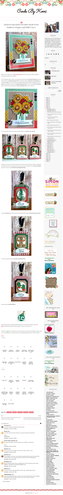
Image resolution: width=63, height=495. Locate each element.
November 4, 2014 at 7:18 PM (10, 466)
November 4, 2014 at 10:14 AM (10, 428)
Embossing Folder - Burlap (24, 351)
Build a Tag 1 (4, 380)
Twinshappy (48, 475)
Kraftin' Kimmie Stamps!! (51, 421)
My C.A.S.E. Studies (50, 432)
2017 (47, 103)
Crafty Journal (6, 436)
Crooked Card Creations (51, 402)
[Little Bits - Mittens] (17, 376)
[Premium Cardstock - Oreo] (11, 388)
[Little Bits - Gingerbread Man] (11, 376)
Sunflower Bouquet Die (11, 351)
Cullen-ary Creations (50, 405)
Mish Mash (48, 429)
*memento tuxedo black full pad (11, 362)
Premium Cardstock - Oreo (11, 393)
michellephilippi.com (50, 428)
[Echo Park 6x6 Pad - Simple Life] (30, 346)
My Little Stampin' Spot (51, 434)
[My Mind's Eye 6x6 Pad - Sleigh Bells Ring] (4, 388)
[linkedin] (53, 54)
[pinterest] (58, 54)
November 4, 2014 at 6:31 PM (10, 452)
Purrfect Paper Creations (9, 440)
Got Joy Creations (50, 414)
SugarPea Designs (50, 466)
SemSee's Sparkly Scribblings (52, 455)
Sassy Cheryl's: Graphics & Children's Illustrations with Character (52, 451)
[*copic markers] (17, 358)
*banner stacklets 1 (18, 351)
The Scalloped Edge (50, 469)
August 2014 (50, 141)
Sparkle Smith (49, 459)
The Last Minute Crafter (51, 468)
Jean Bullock (6, 461)
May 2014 (49, 146)
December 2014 (50, 109)
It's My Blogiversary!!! (55, 71)
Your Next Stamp (50, 482)
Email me (47, 57)
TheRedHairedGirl (50, 471)
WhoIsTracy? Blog (50, 478)
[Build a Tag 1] (4, 376)
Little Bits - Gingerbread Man (11, 381)
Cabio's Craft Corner (50, 399)
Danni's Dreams (49, 406)
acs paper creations (50, 393)
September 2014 (51, 140)
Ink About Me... (49, 419)
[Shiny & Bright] (11, 399)
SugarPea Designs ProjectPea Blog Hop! (54, 112)
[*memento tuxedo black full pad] (11, 358)
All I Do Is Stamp (50, 395)
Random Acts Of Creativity (52, 446)
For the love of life (50, 410)
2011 (47, 156)
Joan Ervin (6, 454)
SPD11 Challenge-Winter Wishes (52, 120)
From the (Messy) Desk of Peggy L (52, 413)
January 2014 (50, 152)
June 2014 (49, 144)
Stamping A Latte (50, 464)
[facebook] (46, 54)
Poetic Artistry (49, 442)
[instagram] (56, 54)
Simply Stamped (49, 456)
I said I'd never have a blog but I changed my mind (53, 416)
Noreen (5, 431)
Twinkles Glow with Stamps (52, 474)
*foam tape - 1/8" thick (4, 362)
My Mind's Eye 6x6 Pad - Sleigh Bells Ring (4, 393)
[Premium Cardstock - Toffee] (24, 358)
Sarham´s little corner (51, 449)
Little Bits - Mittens (17, 381)
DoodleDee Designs (50, 407)
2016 (47, 105)
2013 (47, 153)
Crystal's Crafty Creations (52, 403)
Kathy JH (6, 468)
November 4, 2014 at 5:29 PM (10, 446)
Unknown (6, 448)
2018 (47, 102)
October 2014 (50, 138)
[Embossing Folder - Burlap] (24, 346)
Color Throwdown (50, 400)
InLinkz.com (3, 367)
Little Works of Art (50, 422)
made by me (49, 424)
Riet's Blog (48, 447)
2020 (47, 99)
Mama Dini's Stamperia (51, 425)
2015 (47, 106)
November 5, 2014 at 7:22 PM (10, 479)
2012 (47, 155)
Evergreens (24, 380)
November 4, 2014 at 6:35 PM (10, 459)
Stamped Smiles (49, 462)
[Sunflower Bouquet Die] (11, 346)
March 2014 (49, 149)
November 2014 (50, 110)
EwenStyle (48, 409)
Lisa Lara (6, 425)
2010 (47, 158)
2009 (47, 159)
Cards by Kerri (31, 11)
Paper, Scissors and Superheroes (50, 439)
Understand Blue (50, 476)
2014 (47, 108)
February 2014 (50, 150)
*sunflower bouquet (4, 351)
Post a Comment (6, 481)
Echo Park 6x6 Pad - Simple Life (31, 351)
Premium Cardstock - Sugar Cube (31, 362)
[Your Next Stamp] (45, 64)
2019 (47, 100)
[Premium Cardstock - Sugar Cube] (30, 358)
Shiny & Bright (11, 403)
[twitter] (48, 54)
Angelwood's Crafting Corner (52, 396)
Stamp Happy (49, 461)
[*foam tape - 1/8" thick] (4, 358)
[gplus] (51, 54)
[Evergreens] (24, 376)
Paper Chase (49, 436)
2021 (47, 97)
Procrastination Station (51, 445)
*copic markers (18, 362)
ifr (46, 418)
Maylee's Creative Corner (51, 427)
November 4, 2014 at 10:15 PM (10, 472)
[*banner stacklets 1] (17, 346)
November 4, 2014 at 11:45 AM (10, 438)
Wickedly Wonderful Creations (53, 479)
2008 (47, 161)
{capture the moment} (51, 483)
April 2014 (49, 147)
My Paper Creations (50, 435)
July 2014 (49, 143)
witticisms (48, 481)
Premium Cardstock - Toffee (24, 362)
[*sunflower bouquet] (4, 346)
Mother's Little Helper (51, 431)
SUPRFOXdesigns (7, 474)
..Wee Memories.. (50, 392)
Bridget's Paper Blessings (51, 398)
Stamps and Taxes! (50, 465)
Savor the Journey (50, 454)
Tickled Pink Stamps (50, 472)
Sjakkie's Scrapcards (50, 458)
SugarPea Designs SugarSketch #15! (53, 125)
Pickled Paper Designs (51, 440)
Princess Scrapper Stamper (52, 443)
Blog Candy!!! (53, 76)
